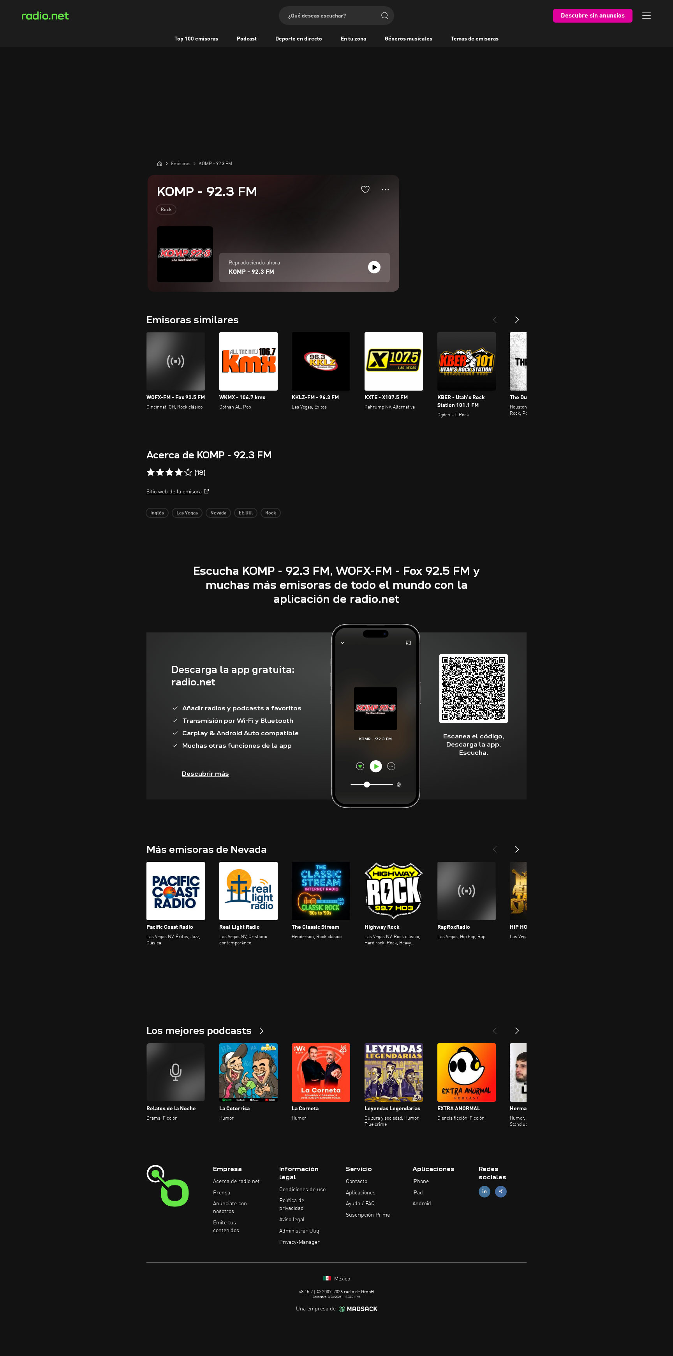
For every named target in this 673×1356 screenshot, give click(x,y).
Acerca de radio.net (236, 1181)
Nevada (218, 513)
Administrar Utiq (299, 1231)
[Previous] (494, 316)
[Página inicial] (160, 163)
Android (421, 1203)
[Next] (517, 316)
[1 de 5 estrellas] (150, 472)
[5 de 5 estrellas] (188, 472)
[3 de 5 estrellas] (169, 472)
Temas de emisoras (475, 39)
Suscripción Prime (368, 1215)
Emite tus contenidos (226, 1226)
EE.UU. (246, 513)
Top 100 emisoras (196, 39)
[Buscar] (384, 15)
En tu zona (353, 39)
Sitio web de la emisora (174, 492)
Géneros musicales (408, 39)
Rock (166, 210)
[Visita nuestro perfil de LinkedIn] (484, 1191)
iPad (417, 1193)
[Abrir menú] (646, 15)
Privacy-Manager (299, 1242)
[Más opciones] (385, 189)
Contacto (356, 1181)
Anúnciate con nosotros (230, 1207)
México (341, 1279)
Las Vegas (187, 513)
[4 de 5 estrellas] (178, 472)
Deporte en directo (298, 39)
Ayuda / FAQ (360, 1203)
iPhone (420, 1181)
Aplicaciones (360, 1193)
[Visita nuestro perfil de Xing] (501, 1191)
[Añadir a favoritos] (365, 189)
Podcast (247, 39)
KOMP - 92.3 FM (251, 272)
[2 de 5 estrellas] (160, 472)
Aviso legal (292, 1219)
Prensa (221, 1193)
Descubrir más (205, 774)
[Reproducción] (374, 267)
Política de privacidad (291, 1204)
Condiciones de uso (302, 1189)
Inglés (157, 513)
